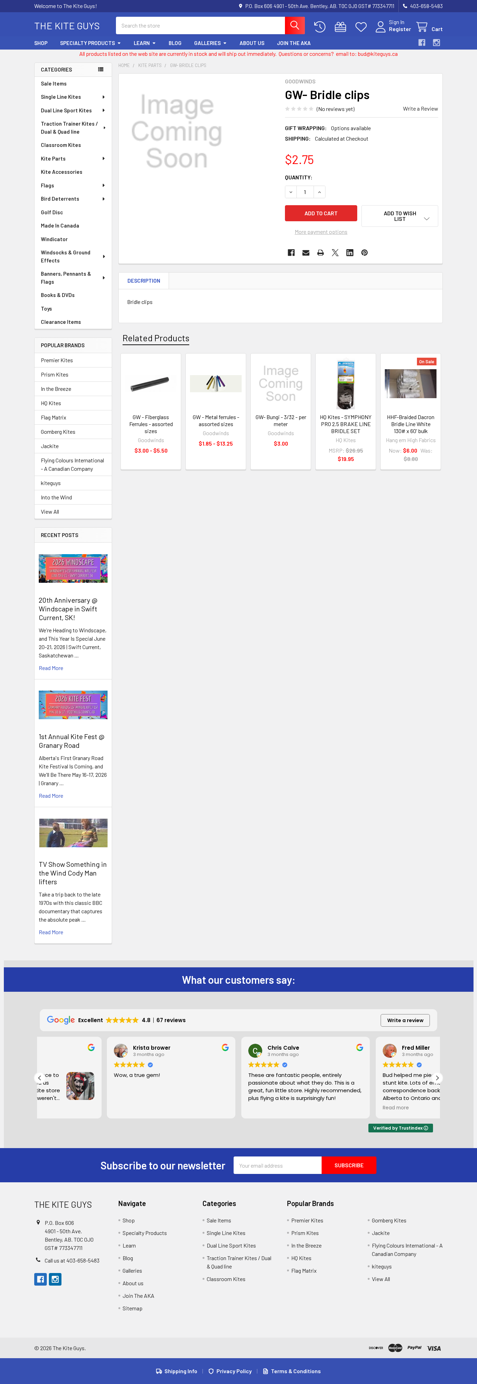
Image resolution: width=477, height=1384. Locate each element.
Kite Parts (53, 158)
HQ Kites (51, 403)
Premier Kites (57, 360)
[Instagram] (436, 42)
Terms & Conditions (296, 1371)
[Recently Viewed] (321, 27)
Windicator (54, 239)
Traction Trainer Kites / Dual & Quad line (69, 127)
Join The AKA (294, 43)
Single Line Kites (61, 97)
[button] (399, 216)
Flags (47, 185)
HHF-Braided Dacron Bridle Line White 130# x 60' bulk (410, 424)
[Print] (320, 252)
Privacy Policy (234, 1371)
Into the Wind (56, 497)
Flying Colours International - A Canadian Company (72, 464)
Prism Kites (54, 374)
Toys (46, 308)
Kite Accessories (61, 172)
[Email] (306, 252)
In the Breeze (56, 388)
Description (143, 280)
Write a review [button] (405, 1020)
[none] (176, 131)
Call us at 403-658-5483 (72, 1260)
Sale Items (54, 83)
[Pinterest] (364, 252)
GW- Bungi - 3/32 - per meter (281, 420)
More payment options (321, 231)
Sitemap (132, 1308)
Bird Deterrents (60, 198)
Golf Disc (52, 212)
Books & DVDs (58, 295)
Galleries (207, 43)
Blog (175, 43)
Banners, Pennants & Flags (66, 277)
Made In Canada (60, 225)
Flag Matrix (53, 417)
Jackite (50, 445)
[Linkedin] (350, 252)
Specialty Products (87, 43)
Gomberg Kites (58, 431)
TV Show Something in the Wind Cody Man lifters (73, 873)
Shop (40, 43)
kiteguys (51, 482)
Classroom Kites (61, 145)
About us (252, 43)
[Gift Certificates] (342, 27)
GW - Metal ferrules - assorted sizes (216, 420)
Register (400, 28)
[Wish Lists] (362, 27)
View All (50, 511)
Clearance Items (61, 322)
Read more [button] (328, 1108)
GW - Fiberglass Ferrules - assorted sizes (151, 424)
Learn (142, 43)
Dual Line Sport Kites (66, 110)
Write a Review (420, 108)
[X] (335, 252)
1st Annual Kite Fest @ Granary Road (71, 740)
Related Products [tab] (156, 338)
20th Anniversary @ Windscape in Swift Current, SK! (68, 609)
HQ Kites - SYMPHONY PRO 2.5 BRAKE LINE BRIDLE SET (346, 424)
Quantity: (299, 177)
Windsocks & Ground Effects (65, 256)
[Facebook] (422, 42)
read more (51, 667)
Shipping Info (180, 1371)
